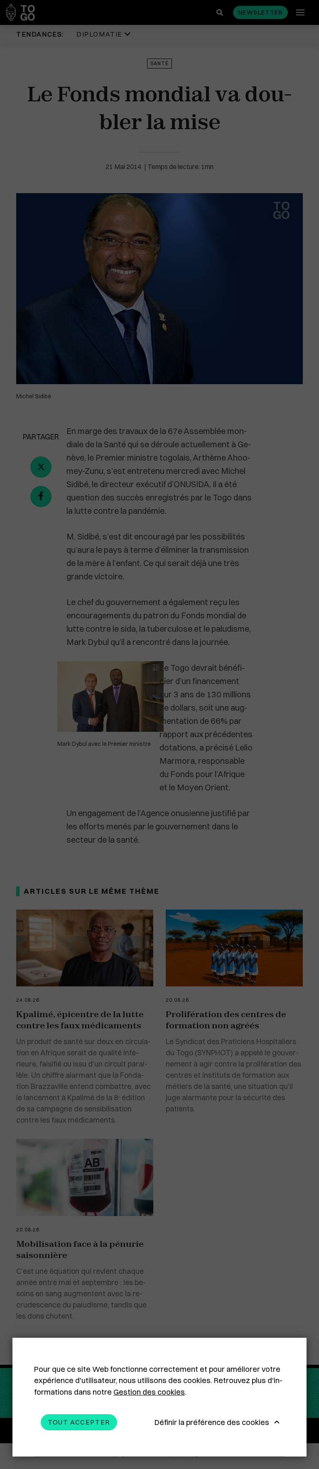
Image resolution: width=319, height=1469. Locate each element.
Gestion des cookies (149, 1392)
